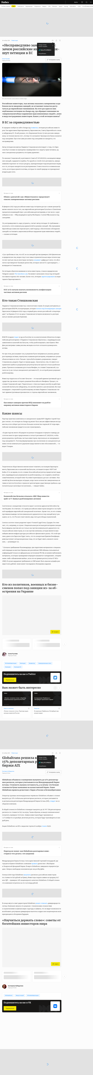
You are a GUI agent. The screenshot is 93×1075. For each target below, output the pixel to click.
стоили (44, 806)
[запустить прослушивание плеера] (52, 35)
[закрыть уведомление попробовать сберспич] (52, 40)
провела (35, 844)
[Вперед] (64, 624)
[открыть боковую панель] (82, 2)
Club (79, 6)
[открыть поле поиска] (86, 2)
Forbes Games (8, 6)
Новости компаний (8, 689)
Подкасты (37, 6)
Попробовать (42, 48)
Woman (54, 6)
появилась (34, 123)
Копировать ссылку (54, 54)
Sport (60, 6)
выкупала (27, 855)
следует (52, 781)
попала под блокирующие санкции (48, 289)
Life (49, 6)
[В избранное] (28, 688)
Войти (76, 2)
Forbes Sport (37, 1017)
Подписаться (10, 660)
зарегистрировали (48, 257)
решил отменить (42, 883)
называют (37, 240)
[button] (90, 2)
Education (73, 6)
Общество (36, 689)
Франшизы (29, 6)
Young (66, 6)
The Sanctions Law (21, 254)
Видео (44, 6)
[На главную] (5, 2)
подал (16, 317)
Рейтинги (21, 6)
